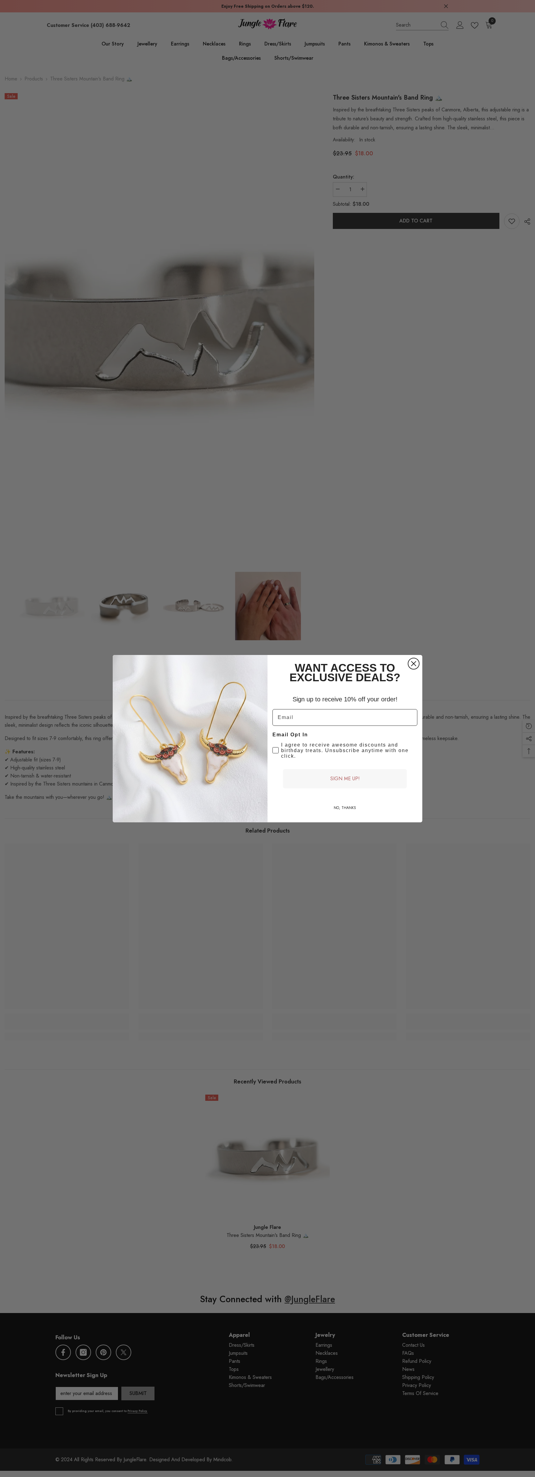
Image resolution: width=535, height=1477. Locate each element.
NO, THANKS (345, 808)
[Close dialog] (413, 663)
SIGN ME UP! (345, 778)
